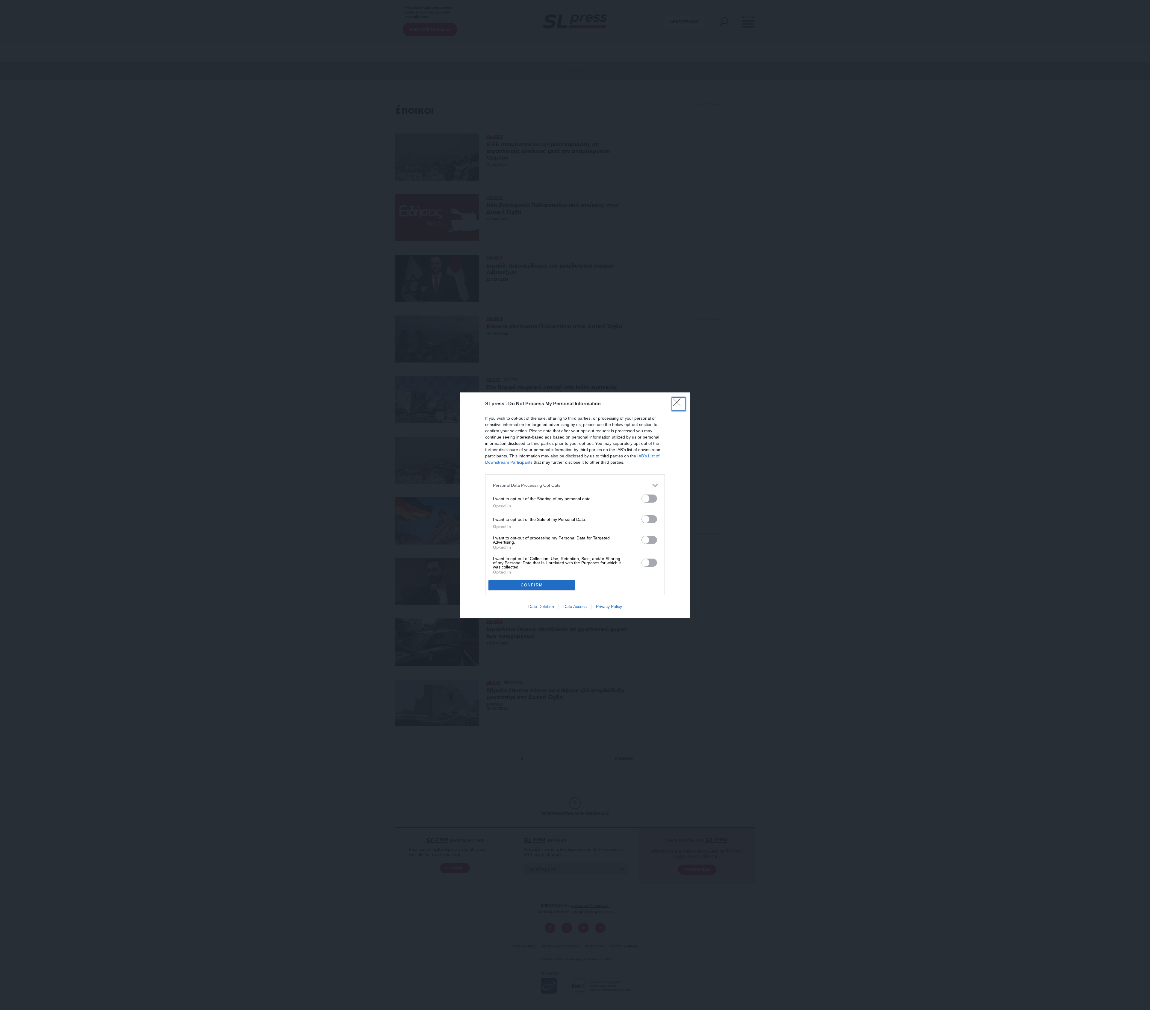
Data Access (575, 606)
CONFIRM (532, 585)
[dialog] (575, 505)
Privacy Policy (609, 606)
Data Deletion (541, 606)
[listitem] (575, 485)
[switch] (649, 499)
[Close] (678, 404)
